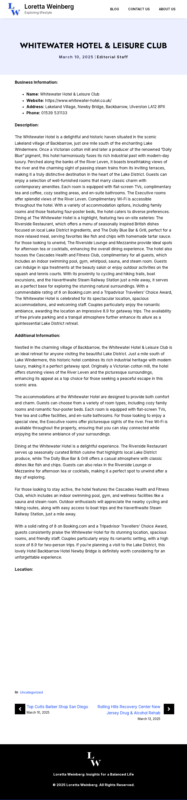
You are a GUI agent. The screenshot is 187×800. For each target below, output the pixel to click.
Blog (114, 9)
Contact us (139, 9)
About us (167, 9)
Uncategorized (31, 692)
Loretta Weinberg (49, 6)
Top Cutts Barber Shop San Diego (57, 706)
